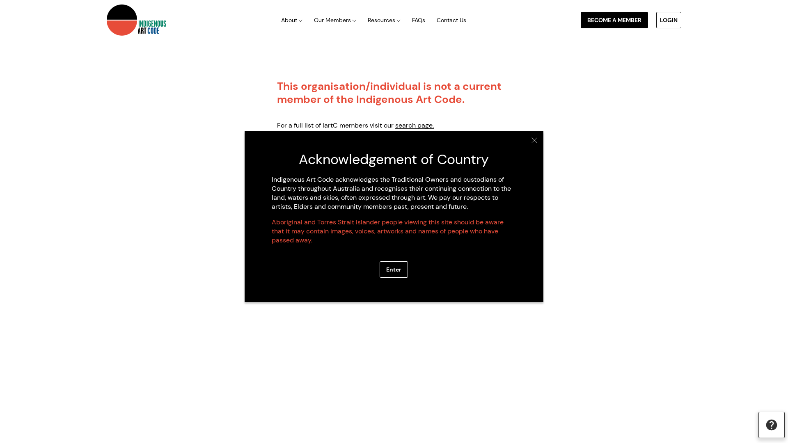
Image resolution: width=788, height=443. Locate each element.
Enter (393, 269)
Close (534, 140)
